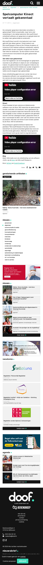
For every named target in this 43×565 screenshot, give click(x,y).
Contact (21, 518)
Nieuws (6, 220)
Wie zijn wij (21, 514)
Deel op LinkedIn (30, 167)
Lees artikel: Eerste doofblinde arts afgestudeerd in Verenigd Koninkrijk (21, 310)
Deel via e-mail (39, 167)
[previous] (5, 193)
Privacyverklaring (22, 520)
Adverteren (21, 516)
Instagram (4, 540)
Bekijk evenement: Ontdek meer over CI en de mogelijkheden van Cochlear (21, 467)
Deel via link (36, 167)
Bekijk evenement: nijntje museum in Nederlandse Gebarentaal (21, 459)
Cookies (21, 522)
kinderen (7, 239)
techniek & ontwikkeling (12, 255)
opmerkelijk (8, 248)
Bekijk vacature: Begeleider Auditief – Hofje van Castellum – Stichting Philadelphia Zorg (21, 394)
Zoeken (32, 3)
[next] (38, 193)
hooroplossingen (10, 232)
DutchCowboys (19, 163)
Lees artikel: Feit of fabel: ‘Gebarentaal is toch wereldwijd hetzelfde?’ (21, 300)
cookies (22, 556)
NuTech (9, 163)
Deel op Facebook (27, 167)
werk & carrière (9, 260)
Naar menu (38, 3)
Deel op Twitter (33, 167)
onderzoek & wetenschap (13, 246)
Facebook (6, 540)
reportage (8, 250)
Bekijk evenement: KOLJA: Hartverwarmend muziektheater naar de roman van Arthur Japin (21, 476)
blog (13, 160)
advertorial (8, 223)
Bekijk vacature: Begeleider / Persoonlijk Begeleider (21, 371)
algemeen (16, 23)
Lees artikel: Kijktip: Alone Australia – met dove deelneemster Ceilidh (21, 197)
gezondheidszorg (10, 230)
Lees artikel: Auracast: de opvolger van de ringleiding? (21, 329)
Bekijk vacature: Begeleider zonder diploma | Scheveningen (21, 416)
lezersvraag (8, 241)
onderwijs (8, 243)
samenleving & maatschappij (14, 253)
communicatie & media (12, 227)
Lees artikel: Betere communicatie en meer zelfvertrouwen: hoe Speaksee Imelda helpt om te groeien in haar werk (21, 320)
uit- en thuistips (10, 257)
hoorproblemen (10, 234)
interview (8, 236)
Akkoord (22, 561)
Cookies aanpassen (9, 561)
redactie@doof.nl (11, 536)
